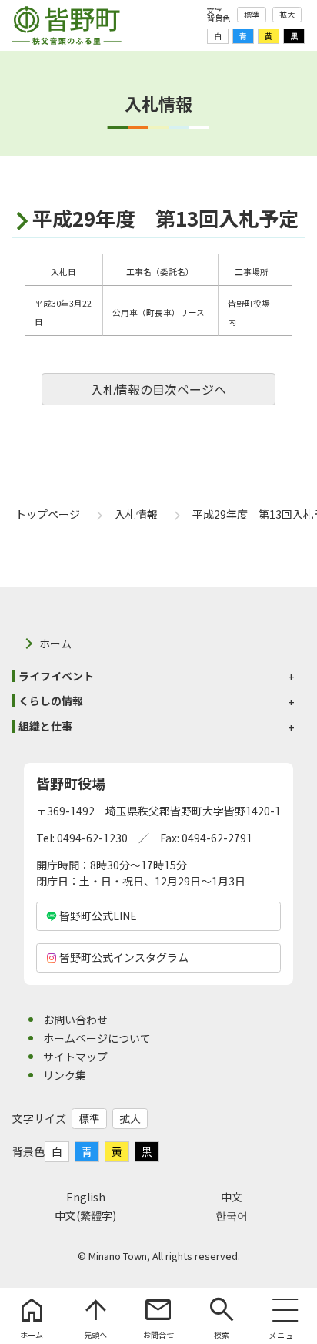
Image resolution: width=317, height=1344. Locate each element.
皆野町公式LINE (98, 915)
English (85, 1197)
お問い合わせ (75, 1019)
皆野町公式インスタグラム (124, 957)
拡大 (287, 14)
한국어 (231, 1215)
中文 (231, 1197)
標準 (251, 14)
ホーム (55, 643)
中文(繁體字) (85, 1215)
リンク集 (64, 1075)
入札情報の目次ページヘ (158, 389)
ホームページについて (97, 1038)
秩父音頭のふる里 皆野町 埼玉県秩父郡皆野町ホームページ (67, 25)
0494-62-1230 (92, 837)
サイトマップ (75, 1056)
